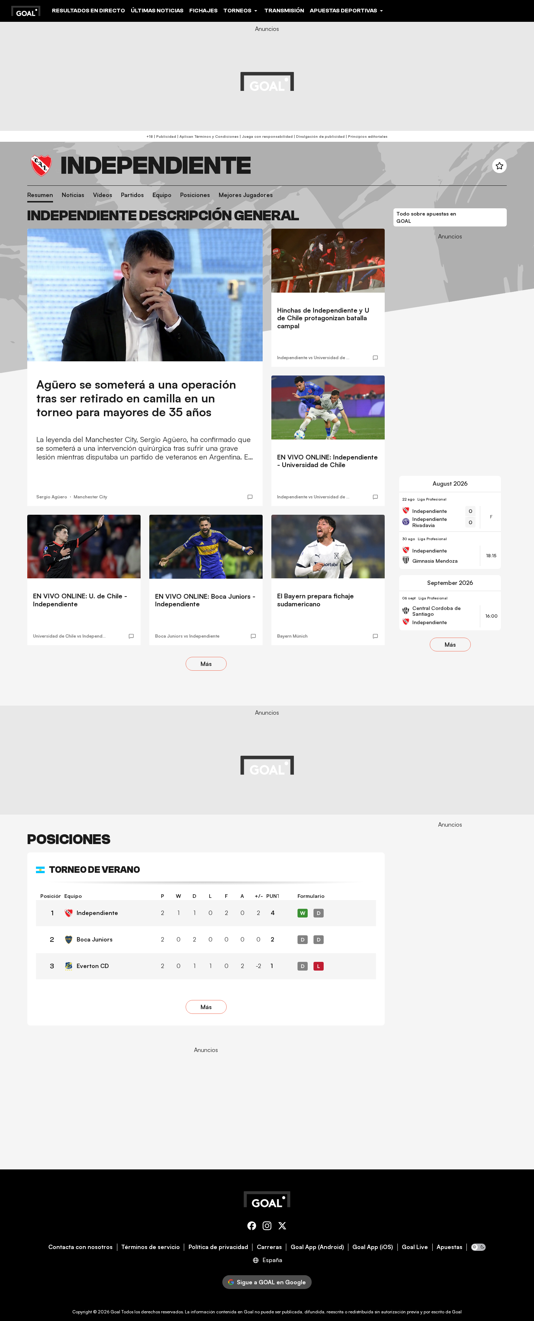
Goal (115, 1311)
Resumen (40, 195)
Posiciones (195, 195)
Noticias (73, 195)
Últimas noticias (157, 10)
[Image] (145, 295)
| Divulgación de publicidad (319, 136)
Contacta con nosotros (80, 1247)
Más (206, 663)
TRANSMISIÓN (284, 10)
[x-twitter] (282, 1227)
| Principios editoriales (366, 136)
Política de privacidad (218, 1247)
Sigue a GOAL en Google (271, 1282)
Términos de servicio (150, 1247)
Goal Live (415, 1247)
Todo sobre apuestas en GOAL (426, 217)
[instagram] (267, 1227)
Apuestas (449, 1247)
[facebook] (252, 1227)
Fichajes (203, 10)
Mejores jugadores (246, 195)
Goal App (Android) (317, 1247)
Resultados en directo (88, 10)
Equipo (162, 195)
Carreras (269, 1247)
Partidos (132, 195)
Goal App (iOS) (372, 1247)
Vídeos (102, 195)
